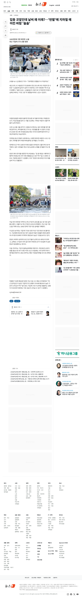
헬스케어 (61, 522)
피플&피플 (39, 504)
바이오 (61, 515)
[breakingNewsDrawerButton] (7, 2)
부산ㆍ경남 (50, 506)
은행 (16, 522)
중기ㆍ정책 (28, 525)
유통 (27, 528)
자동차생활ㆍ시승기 (8, 567)
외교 (60, 483)
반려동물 (6, 565)
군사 (5, 520)
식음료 (27, 533)
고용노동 (28, 494)
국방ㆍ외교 (61, 486)
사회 (11, 15)
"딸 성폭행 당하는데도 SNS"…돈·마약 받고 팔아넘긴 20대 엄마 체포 (71, 248)
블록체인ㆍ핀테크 (19, 531)
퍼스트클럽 (61, 557)
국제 (38, 483)
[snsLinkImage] (68, 594)
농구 (27, 555)
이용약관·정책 (47, 577)
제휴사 (50, 543)
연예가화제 (17, 545)
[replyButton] (5, 26)
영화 (16, 549)
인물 (16, 500)
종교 (5, 549)
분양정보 (39, 522)
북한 (5, 515)
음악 (16, 551)
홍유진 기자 (15, 29)
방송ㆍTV (17, 547)
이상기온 (17, 301)
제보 (77, 2)
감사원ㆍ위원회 (7, 490)
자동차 (27, 523)
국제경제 (39, 498)
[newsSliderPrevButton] (73, 60)
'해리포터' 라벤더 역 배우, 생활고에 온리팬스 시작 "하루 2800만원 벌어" (71, 263)
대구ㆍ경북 (50, 504)
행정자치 (50, 486)
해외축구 (28, 551)
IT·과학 (50, 515)
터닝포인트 (61, 553)
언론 (5, 555)
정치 (5, 483)
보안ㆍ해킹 (50, 525)
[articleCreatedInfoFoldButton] (26, 33)
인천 (49, 492)
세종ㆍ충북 (50, 496)
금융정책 (17, 520)
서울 (49, 488)
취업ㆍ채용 (28, 537)
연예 (56, 147)
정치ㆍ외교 (6, 518)
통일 (60, 488)
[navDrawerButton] (5, 2)
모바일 (49, 522)
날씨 (11, 301)
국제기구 (39, 502)
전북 (49, 500)
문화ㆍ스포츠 (7, 525)
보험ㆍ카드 (17, 523)
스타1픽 (61, 549)
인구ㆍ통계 (28, 492)
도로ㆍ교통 (6, 563)
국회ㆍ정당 (6, 488)
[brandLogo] (41, 3)
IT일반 (49, 523)
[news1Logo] (10, 586)
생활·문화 (6, 543)
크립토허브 (24, 5)
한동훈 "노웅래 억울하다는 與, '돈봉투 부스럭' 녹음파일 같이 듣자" (37, 313)
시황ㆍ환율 (17, 528)
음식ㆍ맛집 (6, 569)
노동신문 (57, 5)
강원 (49, 494)
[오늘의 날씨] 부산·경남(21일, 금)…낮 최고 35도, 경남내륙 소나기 (29, 376)
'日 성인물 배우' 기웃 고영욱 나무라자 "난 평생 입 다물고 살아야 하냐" (71, 270)
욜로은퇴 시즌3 (65, 372)
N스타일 (17, 557)
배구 (27, 553)
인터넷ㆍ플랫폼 (51, 518)
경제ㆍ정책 (28, 486)
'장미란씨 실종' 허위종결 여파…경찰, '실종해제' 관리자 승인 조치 (66, 79)
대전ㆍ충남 (50, 498)
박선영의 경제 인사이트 (67, 390)
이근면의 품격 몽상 (66, 381)
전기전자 (28, 522)
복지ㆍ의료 (61, 518)
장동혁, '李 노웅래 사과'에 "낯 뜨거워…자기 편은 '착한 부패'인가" (17, 313)
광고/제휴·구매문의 (36, 577)
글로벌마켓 (50, 547)
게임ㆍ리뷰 (50, 528)
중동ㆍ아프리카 (40, 494)
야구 (27, 545)
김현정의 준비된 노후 (67, 363)
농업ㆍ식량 (28, 496)
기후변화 (39, 500)
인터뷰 (16, 555)
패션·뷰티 (28, 531)
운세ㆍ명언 (6, 561)
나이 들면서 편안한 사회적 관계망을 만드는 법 (69, 366)
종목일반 (28, 559)
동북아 (38, 486)
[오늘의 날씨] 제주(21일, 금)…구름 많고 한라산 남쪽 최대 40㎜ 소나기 (30, 379)
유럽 (38, 492)
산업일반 (28, 518)
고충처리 (55, 577)
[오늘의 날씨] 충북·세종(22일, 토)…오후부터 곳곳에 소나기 (27, 372)
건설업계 (39, 525)
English (51, 5)
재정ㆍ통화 (28, 488)
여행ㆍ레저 (6, 559)
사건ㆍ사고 (17, 486)
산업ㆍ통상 (28, 490)
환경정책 (28, 498)
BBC (49, 545)
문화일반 (6, 553)
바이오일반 (61, 523)
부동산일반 (39, 518)
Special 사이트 (63, 543)
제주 (49, 510)
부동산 (39, 515)
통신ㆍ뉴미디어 (51, 520)
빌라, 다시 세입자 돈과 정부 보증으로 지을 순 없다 (70, 393)
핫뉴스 (57, 236)
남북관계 (6, 528)
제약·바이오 (62, 520)
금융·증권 (17, 515)
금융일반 (17, 518)
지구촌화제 (39, 506)
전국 (49, 483)
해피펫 (30, 5)
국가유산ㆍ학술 (7, 551)
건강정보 (6, 557)
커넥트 (73, 2)
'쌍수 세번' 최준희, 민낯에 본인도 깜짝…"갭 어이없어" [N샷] (66, 72)
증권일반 (17, 525)
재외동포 (61, 490)
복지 (16, 492)
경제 (27, 483)
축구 (27, 549)
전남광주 (50, 502)
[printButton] (5, 35)
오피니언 (57, 360)
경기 (49, 490)
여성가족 (17, 502)
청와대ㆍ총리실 (7, 486)
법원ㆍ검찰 (17, 488)
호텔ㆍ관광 (28, 535)
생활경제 (28, 529)
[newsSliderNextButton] (77, 60)
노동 (16, 494)
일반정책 (39, 520)
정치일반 (6, 492)
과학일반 (50, 529)
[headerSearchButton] (10, 2)
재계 (27, 520)
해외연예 (17, 553)
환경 (16, 496)
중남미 (38, 496)
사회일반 (17, 504)
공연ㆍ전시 (6, 545)
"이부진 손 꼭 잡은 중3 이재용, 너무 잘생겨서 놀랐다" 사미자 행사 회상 (71, 241)
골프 (27, 557)
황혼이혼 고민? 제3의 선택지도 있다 (70, 375)
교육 (16, 490)
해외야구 (28, 547)
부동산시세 (39, 523)
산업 (27, 515)
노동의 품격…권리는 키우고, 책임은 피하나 (69, 384)
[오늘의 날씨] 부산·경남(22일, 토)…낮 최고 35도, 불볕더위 (27, 374)
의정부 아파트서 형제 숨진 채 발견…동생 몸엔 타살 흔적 (66, 94)
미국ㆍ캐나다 (40, 488)
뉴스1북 (61, 555)
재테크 (16, 529)
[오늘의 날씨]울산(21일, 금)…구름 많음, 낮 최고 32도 (25, 381)
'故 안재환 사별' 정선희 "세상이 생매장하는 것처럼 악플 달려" (66, 65)
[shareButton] (5, 21)
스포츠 (57, 167)
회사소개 (27, 577)
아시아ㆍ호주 (40, 490)
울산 (49, 508)
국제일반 (39, 508)
